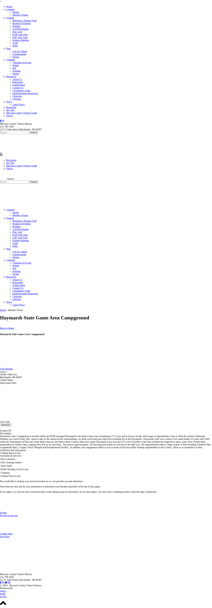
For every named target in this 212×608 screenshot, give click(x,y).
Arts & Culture (19, 51)
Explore (10, 17)
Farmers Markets (20, 40)
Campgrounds (19, 54)
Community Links (21, 90)
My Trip (10, 110)
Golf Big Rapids (20, 29)
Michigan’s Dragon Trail (24, 20)
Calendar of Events (21, 62)
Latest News (18, 104)
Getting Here (18, 85)
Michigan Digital (22, 588)
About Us (17, 79)
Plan (8, 48)
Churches (17, 96)
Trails (15, 43)
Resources (11, 76)
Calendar (10, 59)
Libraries (16, 99)
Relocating (17, 82)
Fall (14, 68)
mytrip (3, 596)
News (9, 101)
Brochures (11, 107)
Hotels (15, 12)
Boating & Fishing (21, 23)
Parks (15, 45)
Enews (9, 115)
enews (3, 591)
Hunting (16, 26)
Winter (15, 65)
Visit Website (6, 369)
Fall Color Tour (20, 37)
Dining (15, 57)
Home (9, 6)
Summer (16, 71)
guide (2, 593)
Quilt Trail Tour (20, 34)
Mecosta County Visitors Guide (21, 113)
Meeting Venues (20, 15)
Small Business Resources (25, 93)
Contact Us (17, 87)
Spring (15, 73)
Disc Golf (17, 31)
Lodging (10, 9)
